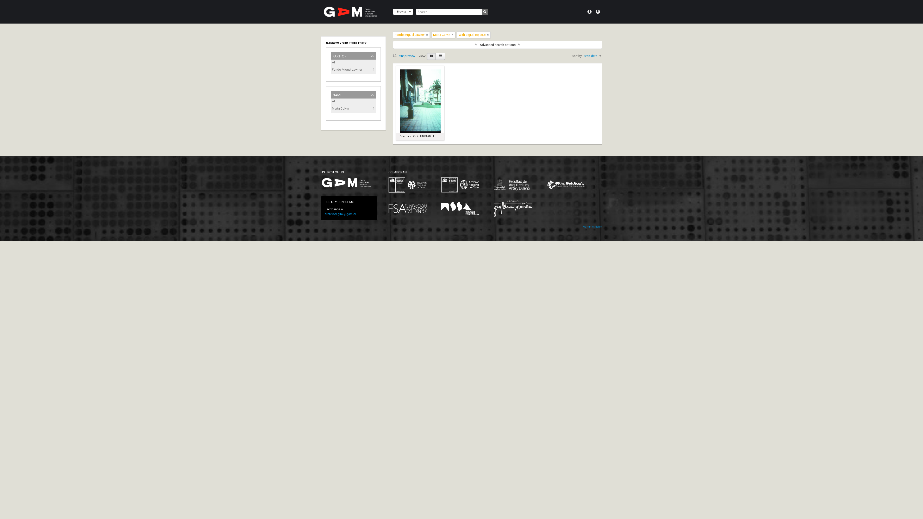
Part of (339, 55)
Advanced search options (498, 45)
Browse (401, 11)
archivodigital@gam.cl (340, 214)
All (334, 62)
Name (337, 94)
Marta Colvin (340, 108)
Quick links (589, 12)
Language (598, 12)
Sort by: (577, 56)
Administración (592, 226)
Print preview (406, 56)
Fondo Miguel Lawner (347, 69)
